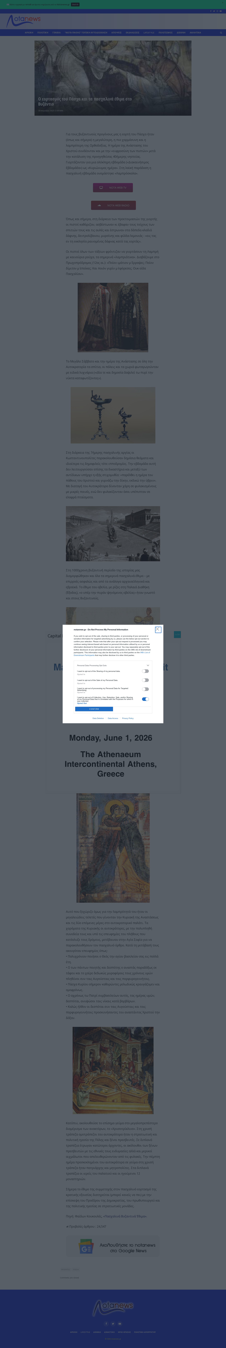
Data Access (113, 718)
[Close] (158, 629)
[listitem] (113, 665)
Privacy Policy (128, 718)
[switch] (145, 671)
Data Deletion (98, 718)
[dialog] (113, 674)
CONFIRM (94, 709)
